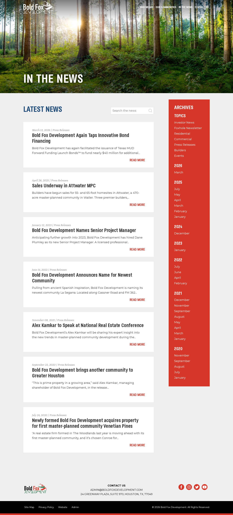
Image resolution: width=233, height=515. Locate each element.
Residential (182, 133)
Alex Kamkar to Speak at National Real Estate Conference (88, 325)
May (177, 194)
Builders (180, 150)
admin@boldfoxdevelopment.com (116, 489)
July (177, 189)
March (178, 172)
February (180, 211)
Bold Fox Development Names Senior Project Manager (84, 230)
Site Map (29, 507)
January (180, 217)
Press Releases (184, 144)
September (182, 311)
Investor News (184, 122)
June (177, 272)
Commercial (183, 139)
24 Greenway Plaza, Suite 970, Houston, (116, 494)
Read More (137, 160)
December (181, 233)
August (179, 316)
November (181, 305)
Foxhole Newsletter (188, 128)
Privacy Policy (46, 507)
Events (179, 156)
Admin (75, 507)
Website (62, 507)
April (177, 200)
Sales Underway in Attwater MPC (64, 186)
